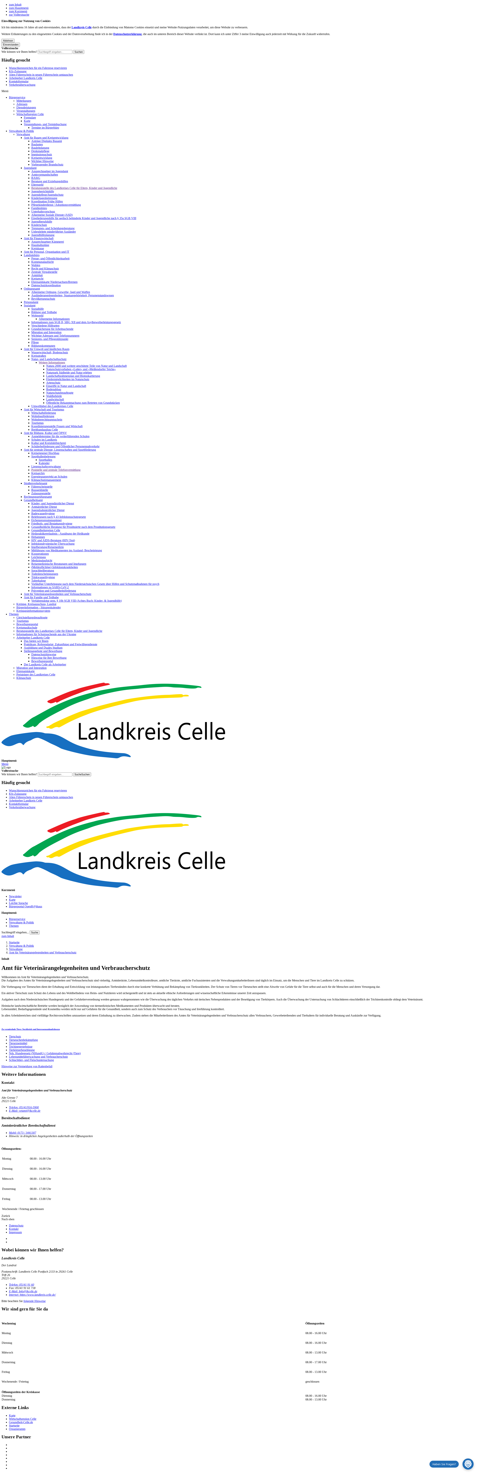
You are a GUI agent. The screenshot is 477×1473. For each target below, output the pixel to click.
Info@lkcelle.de (23, 1291)
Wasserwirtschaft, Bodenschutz (49, 352)
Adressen (21, 104)
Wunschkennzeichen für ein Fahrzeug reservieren (38, 68)
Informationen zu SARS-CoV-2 (50, 587)
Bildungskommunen (43, 345)
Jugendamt (30, 167)
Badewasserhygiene (43, 513)
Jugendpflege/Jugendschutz (47, 194)
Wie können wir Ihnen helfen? (19, 51)
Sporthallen (45, 459)
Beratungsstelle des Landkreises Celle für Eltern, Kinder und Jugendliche (74, 188)
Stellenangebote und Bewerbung (43, 651)
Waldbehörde (54, 396)
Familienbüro (39, 208)
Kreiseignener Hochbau (45, 453)
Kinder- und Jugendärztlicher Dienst (52, 503)
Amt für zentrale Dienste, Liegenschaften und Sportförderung (60, 449)
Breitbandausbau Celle (44, 429)
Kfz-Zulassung (17, 71)
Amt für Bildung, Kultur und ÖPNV (45, 433)
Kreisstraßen (38, 355)
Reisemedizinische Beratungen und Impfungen (58, 563)
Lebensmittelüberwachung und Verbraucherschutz (38, 1056)
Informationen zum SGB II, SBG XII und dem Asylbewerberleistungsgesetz (76, 322)
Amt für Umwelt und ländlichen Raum (46, 349)
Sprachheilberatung (42, 570)
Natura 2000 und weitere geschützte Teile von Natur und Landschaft (86, 365)
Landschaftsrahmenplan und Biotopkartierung (73, 375)
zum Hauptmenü (19, 8)
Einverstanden (10, 44)
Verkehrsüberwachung (22, 84)
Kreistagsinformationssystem (33, 610)
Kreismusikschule (26, 627)
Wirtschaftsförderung (43, 412)
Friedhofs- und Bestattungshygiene (51, 523)
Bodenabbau (53, 389)
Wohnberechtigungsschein (46, 419)
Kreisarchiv (38, 473)
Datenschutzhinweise (43, 654)
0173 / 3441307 (22, 1132)
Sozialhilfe (37, 308)
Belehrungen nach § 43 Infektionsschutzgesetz (58, 516)
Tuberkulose (38, 580)
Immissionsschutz (41, 154)
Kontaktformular (19, 81)
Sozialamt (29, 305)
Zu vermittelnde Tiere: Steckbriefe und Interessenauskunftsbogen (30, 1029)
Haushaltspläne (40, 245)
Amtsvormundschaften (44, 174)
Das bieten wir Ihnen (36, 641)
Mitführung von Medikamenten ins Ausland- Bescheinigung (66, 550)
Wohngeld (37, 315)
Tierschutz (15, 1036)
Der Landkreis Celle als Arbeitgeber (45, 664)
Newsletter (15, 896)
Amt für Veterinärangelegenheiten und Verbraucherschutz (57, 594)
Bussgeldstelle (39, 490)
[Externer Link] (242, 1445)
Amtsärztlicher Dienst (44, 506)
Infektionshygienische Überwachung (53, 543)
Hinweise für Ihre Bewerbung (49, 657)
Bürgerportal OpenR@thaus (25, 906)
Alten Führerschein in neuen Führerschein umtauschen (41, 74)
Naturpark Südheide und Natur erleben (69, 372)
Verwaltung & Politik (21, 131)
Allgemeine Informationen (54, 318)
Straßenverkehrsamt (35, 483)
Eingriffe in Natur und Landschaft (66, 386)
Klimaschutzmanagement (46, 479)
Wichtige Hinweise (42, 161)
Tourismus (37, 422)
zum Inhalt (15, 4)
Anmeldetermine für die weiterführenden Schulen (60, 436)
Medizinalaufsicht (41, 560)
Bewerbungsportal (27, 624)
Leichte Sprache (18, 903)
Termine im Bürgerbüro (45, 127)
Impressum (15, 1232)
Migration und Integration (46, 332)
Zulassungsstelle (40, 493)
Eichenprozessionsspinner (46, 520)
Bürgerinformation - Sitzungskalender (38, 607)
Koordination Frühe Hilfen (47, 201)
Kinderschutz (39, 224)
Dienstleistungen (26, 107)
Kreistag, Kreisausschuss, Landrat (36, 604)
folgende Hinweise (34, 1301)
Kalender (44, 463)
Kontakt (13, 1228)
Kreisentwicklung (41, 157)
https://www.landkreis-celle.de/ (32, 1294)
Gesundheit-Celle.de (21, 1422)
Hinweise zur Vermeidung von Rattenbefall (26, 1066)
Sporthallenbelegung (43, 456)
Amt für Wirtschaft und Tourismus (44, 409)
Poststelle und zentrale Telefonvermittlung (55, 469)
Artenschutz (53, 382)
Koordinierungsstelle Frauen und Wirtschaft (57, 426)
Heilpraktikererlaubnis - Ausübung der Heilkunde (60, 533)
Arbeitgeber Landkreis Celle (25, 78)
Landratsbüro (32, 255)
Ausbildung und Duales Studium (43, 647)
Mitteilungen (23, 100)
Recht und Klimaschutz (45, 268)
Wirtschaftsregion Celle (30, 114)
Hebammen (38, 537)
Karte (27, 120)
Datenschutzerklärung (127, 34)
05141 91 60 (21, 1284)
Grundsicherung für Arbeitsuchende (52, 329)
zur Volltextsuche (19, 14)
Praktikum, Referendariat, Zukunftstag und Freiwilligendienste (60, 644)
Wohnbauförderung (42, 416)
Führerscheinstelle (42, 486)
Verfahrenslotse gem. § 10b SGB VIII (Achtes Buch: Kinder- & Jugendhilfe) (76, 600)
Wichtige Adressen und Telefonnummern (55, 335)
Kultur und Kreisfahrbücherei (48, 443)
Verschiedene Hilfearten (45, 325)
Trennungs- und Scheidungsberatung (53, 228)
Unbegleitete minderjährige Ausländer (53, 231)
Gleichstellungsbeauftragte (32, 617)
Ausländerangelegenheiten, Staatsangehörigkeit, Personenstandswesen (72, 295)
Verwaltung (23, 134)
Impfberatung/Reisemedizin (47, 547)
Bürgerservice (17, 97)
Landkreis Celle (82, 27)
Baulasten (37, 144)
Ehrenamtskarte (25, 671)
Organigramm (17, 1428)
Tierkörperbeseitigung (22, 1050)
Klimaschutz (23, 677)
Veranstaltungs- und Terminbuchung (45, 124)
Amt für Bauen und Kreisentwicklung (46, 137)
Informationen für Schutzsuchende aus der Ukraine (46, 634)
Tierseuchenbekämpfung (23, 1039)
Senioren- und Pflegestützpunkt (49, 339)
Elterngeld (37, 184)
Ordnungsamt (32, 288)
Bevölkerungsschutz (43, 298)
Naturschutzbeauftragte (59, 392)
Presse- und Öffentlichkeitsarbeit (50, 258)
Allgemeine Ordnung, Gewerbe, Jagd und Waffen (60, 292)
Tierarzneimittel (18, 1043)
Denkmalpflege (40, 151)
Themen (14, 614)
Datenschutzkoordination (46, 285)
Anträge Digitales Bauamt (46, 141)
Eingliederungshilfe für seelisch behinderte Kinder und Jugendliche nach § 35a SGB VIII (83, 218)
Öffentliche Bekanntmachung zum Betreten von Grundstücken (83, 402)
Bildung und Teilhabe (44, 312)
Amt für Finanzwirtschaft (38, 238)
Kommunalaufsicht (42, 261)
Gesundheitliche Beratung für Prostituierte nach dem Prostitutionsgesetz (73, 526)
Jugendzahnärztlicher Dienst (47, 510)
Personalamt (31, 302)
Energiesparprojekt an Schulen (49, 476)
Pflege (35, 342)
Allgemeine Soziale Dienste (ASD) (52, 214)
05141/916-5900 (24, 1107)
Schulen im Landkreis (44, 439)
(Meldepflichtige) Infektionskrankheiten (54, 567)
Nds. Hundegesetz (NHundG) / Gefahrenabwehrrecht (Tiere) (45, 1053)
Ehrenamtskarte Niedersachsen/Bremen (54, 282)
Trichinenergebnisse (20, 1046)
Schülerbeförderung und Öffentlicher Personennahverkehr (65, 446)
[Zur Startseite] (238, 721)
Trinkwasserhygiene (43, 577)
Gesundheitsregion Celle (45, 530)
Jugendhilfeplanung (42, 235)
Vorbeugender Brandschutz (47, 164)
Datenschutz (16, 1225)
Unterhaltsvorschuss (43, 211)
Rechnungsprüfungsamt (38, 496)
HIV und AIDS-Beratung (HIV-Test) (53, 540)
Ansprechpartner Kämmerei (47, 241)
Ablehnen (8, 40)
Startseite (14, 942)
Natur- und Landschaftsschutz (49, 359)
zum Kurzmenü (18, 11)
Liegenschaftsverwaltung (46, 466)
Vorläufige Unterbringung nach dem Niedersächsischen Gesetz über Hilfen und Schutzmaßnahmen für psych (95, 584)
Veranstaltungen (25, 110)
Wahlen (35, 265)
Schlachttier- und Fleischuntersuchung (31, 1060)
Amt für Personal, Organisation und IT (46, 251)
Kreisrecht (37, 278)
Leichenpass (38, 557)
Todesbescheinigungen (44, 573)
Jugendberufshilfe (41, 221)
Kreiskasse (37, 248)
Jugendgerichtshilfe (42, 191)
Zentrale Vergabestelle (44, 271)
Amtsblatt (37, 275)
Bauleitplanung (40, 147)
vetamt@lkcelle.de (24, 1110)
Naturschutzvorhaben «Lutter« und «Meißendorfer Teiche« (81, 369)
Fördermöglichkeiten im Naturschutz (67, 379)
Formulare (30, 117)
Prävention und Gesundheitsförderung (53, 590)
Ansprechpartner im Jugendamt (49, 171)
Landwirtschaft (55, 399)
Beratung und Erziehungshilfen (49, 181)
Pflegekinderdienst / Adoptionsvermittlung (56, 204)
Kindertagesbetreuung (44, 198)
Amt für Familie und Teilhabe (41, 597)
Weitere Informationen (52, 362)
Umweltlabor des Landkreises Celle (52, 406)
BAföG (35, 178)
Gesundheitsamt (33, 500)
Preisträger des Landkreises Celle (35, 674)
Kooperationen (40, 553)
